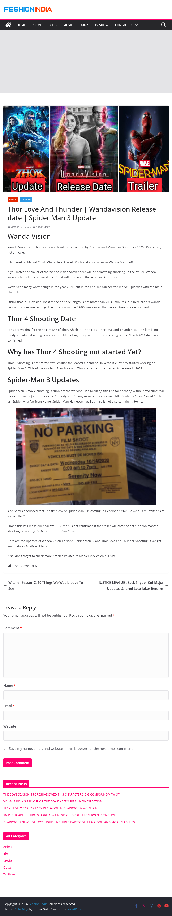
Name (9, 685)
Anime (37, 25)
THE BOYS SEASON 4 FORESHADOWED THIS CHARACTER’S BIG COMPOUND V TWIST (61, 794)
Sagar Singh (43, 227)
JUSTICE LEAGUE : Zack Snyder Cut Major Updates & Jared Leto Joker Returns (131, 585)
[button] (135, 25)
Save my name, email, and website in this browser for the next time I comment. (71, 748)
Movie (68, 25)
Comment (12, 628)
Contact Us (124, 25)
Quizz (83, 25)
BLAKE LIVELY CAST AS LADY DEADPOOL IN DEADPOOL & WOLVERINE (51, 808)
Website (9, 726)
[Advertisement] (86, 61)
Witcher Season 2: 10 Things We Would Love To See (45, 585)
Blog (53, 25)
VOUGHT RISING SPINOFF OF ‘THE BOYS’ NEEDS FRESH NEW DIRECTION (52, 801)
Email (9, 706)
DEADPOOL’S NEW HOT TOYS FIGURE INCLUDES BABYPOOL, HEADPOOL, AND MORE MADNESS (69, 822)
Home (21, 25)
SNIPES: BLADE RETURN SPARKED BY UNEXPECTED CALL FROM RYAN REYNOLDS (59, 815)
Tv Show (101, 25)
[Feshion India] (8, 25)
